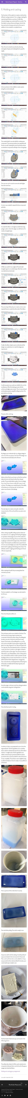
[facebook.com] (5, 1095)
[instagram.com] (2, 1095)
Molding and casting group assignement (10, 1071)
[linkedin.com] (10, 1095)
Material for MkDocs (9, 1092)
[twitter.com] (7, 1095)
